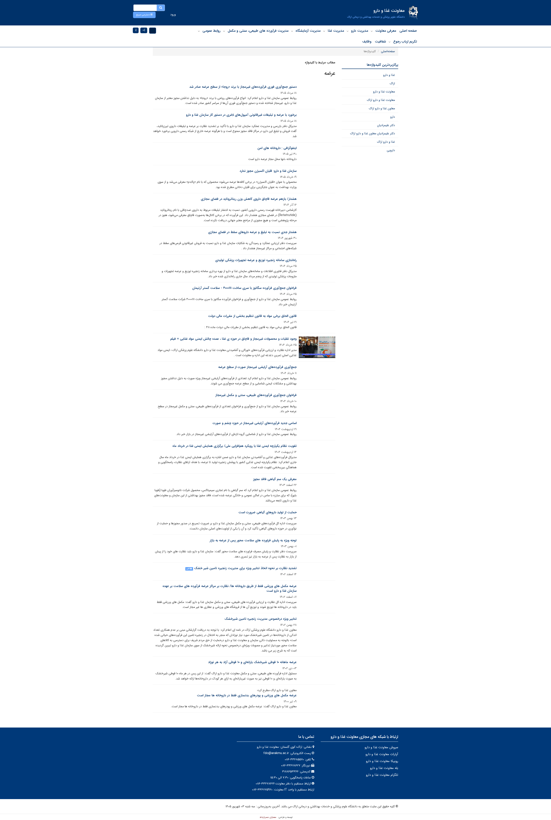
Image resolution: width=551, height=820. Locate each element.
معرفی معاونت (385, 30)
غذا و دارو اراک (386, 141)
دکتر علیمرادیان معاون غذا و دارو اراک (372, 133)
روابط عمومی (211, 30)
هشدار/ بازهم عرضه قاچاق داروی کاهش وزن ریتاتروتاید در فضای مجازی (249, 199)
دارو (392, 116)
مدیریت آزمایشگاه (308, 30)
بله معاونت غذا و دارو (384, 768)
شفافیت (380, 41)
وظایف (366, 41)
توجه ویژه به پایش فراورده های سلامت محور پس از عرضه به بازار (253, 540)
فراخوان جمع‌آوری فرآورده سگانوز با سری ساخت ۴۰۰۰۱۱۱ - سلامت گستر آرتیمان (244, 288)
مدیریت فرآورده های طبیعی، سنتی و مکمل (258, 30)
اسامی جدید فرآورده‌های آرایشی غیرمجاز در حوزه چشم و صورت (255, 423)
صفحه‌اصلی (388, 51)
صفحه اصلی (408, 30)
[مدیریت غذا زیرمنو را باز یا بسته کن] (324, 31)
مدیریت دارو (359, 30)
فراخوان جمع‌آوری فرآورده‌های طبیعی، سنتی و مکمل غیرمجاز (256, 395)
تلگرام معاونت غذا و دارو (382, 775)
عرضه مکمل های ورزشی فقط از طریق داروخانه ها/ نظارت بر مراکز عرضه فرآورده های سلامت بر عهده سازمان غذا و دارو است (230, 589)
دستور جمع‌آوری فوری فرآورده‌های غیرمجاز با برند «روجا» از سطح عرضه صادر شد (243, 86)
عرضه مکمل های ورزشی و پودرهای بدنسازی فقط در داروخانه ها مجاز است (247, 695)
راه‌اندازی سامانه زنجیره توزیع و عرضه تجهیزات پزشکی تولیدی (256, 260)
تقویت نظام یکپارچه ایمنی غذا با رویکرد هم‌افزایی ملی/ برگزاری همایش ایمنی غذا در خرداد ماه (234, 446)
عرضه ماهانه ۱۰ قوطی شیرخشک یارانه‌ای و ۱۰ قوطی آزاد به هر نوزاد (252, 662)
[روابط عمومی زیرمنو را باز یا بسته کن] (199, 31)
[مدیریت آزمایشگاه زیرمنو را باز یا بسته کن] (292, 31)
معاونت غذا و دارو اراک (381, 100)
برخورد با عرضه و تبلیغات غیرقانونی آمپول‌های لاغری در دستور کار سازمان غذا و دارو (241, 114)
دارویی (391, 150)
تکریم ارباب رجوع (405, 41)
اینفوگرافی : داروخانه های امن (277, 148)
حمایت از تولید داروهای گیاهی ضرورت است (267, 512)
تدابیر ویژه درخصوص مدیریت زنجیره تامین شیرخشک (260, 618)
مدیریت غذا (336, 30)
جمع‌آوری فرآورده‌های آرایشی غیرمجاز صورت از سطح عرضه (257, 367)
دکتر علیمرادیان (386, 125)
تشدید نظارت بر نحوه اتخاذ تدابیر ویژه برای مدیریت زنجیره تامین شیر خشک (245, 568)
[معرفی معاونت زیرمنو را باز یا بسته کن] (372, 31)
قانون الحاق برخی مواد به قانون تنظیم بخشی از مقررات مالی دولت (252, 316)
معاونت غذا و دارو (384, 91)
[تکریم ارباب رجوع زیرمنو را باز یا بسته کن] (390, 41)
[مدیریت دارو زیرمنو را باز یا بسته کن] (348, 31)
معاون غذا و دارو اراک (382, 108)
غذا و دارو (389, 75)
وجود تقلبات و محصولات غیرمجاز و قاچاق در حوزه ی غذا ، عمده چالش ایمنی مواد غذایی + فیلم (233, 338)
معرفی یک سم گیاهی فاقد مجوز (275, 479)
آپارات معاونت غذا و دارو (381, 754)
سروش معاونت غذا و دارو (381, 747)
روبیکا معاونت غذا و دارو (382, 761)
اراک (392, 83)
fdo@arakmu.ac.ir (276, 753)
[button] (144, 15)
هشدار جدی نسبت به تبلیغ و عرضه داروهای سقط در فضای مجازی (252, 232)
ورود (173, 14)
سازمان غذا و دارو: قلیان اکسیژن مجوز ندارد (268, 171)
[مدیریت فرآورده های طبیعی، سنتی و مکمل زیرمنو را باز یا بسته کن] (224, 31)
